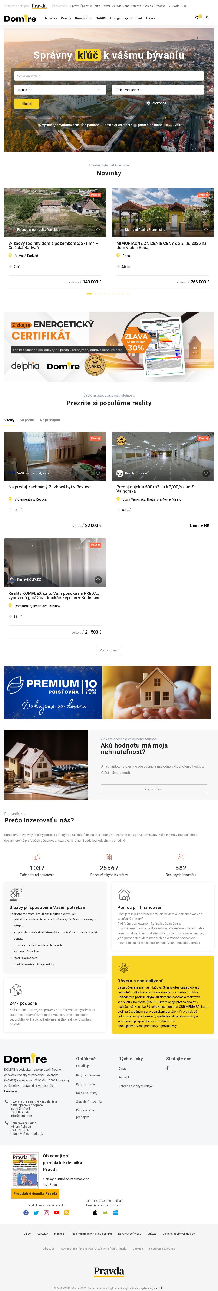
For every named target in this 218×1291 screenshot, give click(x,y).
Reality (66, 18)
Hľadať (26, 104)
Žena (126, 5)
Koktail (106, 5)
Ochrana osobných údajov (136, 1086)
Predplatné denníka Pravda (35, 1194)
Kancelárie (83, 18)
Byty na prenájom (88, 1075)
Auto (97, 5)
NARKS (101, 18)
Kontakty (42, 1233)
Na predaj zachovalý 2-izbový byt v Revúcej (50, 487)
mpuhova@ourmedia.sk (27, 1133)
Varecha (136, 5)
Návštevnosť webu (129, 1233)
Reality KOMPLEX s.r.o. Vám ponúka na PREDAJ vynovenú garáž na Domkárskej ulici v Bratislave (54, 595)
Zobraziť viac (109, 650)
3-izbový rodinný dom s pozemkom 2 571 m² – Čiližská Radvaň (53, 245)
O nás (150, 18)
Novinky (51, 18)
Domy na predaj (86, 1093)
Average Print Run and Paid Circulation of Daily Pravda (93, 1248)
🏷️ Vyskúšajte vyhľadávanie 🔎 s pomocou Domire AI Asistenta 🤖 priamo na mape (100, 125)
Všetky (9, 420)
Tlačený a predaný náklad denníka (91, 1233)
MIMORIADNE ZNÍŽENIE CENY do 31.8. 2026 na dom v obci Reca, (161, 245)
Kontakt (124, 1077)
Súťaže (152, 1233)
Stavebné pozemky (89, 1101)
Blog (184, 5)
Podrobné (158, 103)
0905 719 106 (20, 1130)
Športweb (86, 5)
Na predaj (27, 420)
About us (48, 1248)
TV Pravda (173, 5)
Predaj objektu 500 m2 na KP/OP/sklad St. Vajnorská (156, 489)
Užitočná (160, 5)
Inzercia (59, 1233)
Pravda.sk (186, 1012)
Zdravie (116, 5)
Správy (74, 5)
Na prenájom (50, 420)
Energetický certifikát (126, 18)
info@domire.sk (21, 1115)
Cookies (138, 1248)
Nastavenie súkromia (162, 1248)
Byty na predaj (85, 1084)
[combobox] (109, 76)
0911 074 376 (20, 1112)
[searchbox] (109, 75)
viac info (158, 1288)
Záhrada (148, 5)
